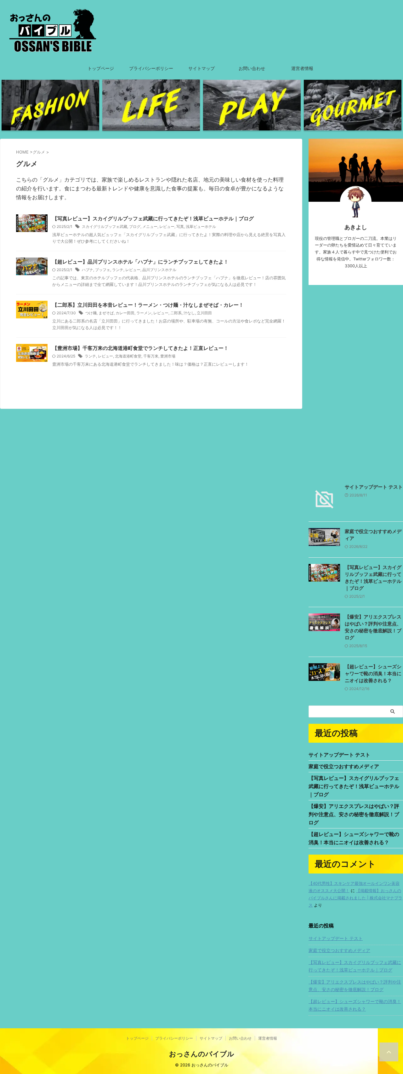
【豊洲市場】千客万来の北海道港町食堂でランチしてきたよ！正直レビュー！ (140, 348)
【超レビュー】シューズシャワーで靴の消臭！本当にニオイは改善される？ (373, 673)
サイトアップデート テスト (374, 487)
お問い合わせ (252, 68)
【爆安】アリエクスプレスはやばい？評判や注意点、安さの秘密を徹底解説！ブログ (354, 814)
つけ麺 (91, 313)
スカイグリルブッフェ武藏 (104, 226)
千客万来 (150, 356)
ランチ (117, 269)
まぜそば (106, 313)
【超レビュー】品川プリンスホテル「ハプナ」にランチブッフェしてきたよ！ (140, 261)
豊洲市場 (167, 356)
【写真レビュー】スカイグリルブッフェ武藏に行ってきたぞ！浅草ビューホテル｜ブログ (153, 218)
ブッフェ (102, 269)
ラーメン (143, 313)
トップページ (101, 68)
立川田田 (204, 313)
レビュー (166, 226)
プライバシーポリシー (151, 68)
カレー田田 (125, 313)
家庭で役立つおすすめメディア (344, 766)
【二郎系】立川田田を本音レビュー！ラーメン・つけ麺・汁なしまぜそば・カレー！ (148, 305)
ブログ (134, 226)
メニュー (149, 226)
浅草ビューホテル (201, 226)
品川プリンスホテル (159, 269)
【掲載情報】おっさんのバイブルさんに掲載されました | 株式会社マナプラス (355, 898)
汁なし (189, 313)
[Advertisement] (356, 382)
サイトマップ (201, 68)
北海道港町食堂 (128, 356)
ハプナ (87, 269)
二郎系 (176, 313)
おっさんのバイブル (201, 1054)
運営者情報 (302, 68)
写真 (180, 226)
